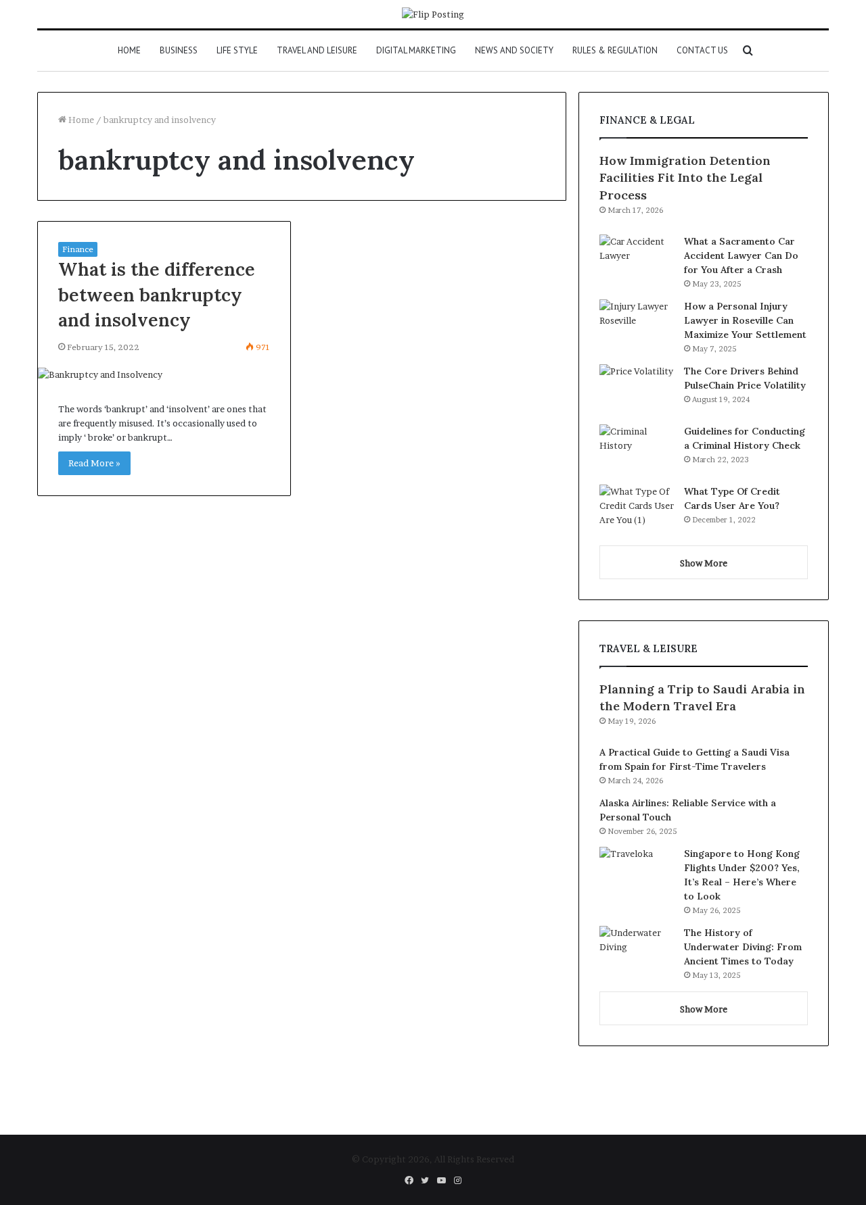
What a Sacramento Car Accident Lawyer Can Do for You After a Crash (741, 255)
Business (179, 50)
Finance (77, 249)
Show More (703, 563)
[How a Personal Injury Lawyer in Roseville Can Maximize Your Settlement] (636, 324)
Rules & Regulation (615, 50)
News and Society (514, 50)
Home (129, 50)
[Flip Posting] (433, 14)
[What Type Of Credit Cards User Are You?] (636, 510)
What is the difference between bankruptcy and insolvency (156, 294)
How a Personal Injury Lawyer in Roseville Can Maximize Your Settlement (745, 320)
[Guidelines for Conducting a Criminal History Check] (636, 449)
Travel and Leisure (317, 50)
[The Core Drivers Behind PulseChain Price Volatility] (636, 389)
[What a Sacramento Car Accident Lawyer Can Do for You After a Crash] (636, 260)
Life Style (237, 50)
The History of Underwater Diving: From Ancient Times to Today (743, 947)
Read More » (94, 463)
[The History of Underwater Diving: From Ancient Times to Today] (636, 951)
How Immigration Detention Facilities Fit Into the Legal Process (685, 177)
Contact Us (702, 50)
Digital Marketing (416, 50)
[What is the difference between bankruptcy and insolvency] (164, 375)
